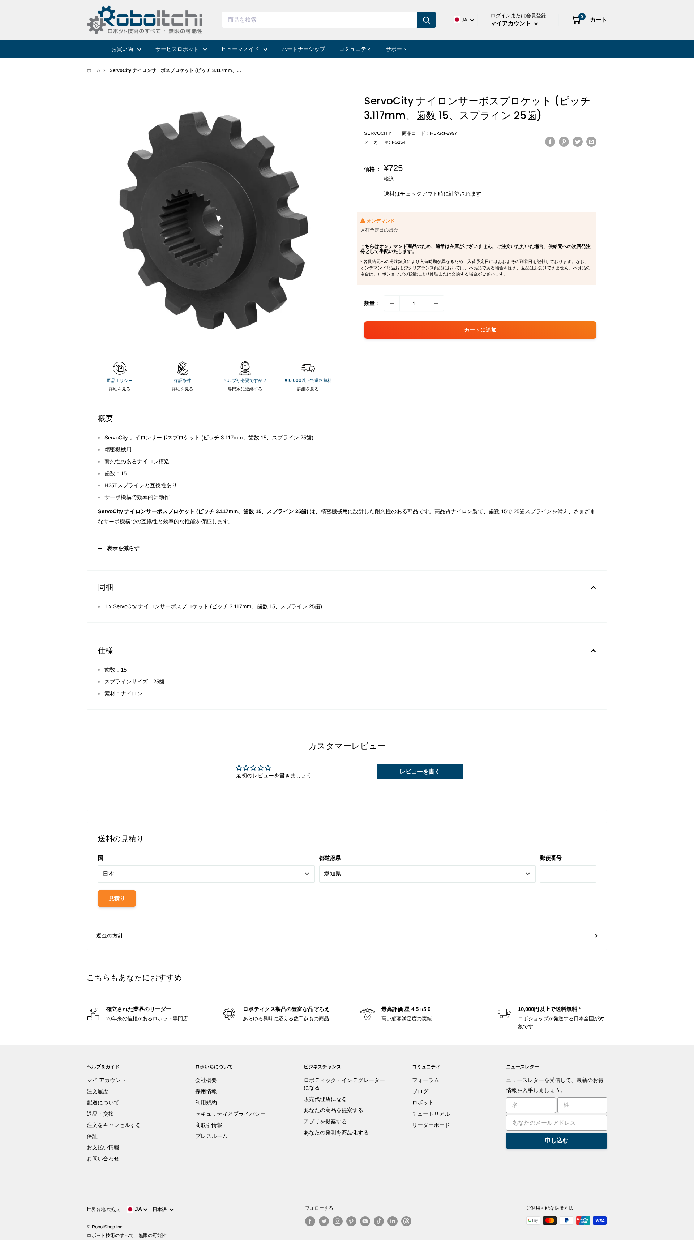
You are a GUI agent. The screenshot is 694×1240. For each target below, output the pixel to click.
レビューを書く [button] (420, 771)
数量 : (371, 303)
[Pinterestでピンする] (564, 141)
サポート (396, 49)
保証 (92, 1136)
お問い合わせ (103, 1158)
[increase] (436, 303)
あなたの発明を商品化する (336, 1132)
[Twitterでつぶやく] (578, 141)
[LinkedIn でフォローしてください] (392, 1221)
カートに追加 (480, 330)
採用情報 (206, 1091)
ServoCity (377, 133)
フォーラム (425, 1080)
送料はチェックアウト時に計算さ (424, 193)
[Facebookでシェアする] (550, 141)
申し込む (556, 1140)
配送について (103, 1102)
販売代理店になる (325, 1099)
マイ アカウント (106, 1080)
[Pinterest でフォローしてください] (351, 1221)
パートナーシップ (303, 49)
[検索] (426, 20)
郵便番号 (551, 858)
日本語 (161, 1209)
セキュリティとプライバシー (230, 1114)
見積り (117, 898)
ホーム (94, 70)
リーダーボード (431, 1125)
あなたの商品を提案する (333, 1110)
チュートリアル (431, 1114)
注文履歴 (97, 1091)
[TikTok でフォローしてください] (379, 1221)
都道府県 (330, 858)
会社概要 (206, 1080)
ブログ (420, 1091)
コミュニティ (355, 49)
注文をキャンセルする (114, 1125)
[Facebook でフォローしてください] (310, 1221)
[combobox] (319, 20)
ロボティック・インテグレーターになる (344, 1084)
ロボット (423, 1102)
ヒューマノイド (241, 49)
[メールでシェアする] (591, 141)
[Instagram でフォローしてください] (338, 1221)
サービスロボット (177, 49)
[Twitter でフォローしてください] (324, 1221)
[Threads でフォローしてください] (406, 1221)
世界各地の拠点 (103, 1209)
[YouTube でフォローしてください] (365, 1221)
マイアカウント (511, 23)
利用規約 (206, 1102)
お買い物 (122, 49)
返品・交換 (100, 1114)
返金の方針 (109, 935)
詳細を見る (119, 388)
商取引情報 (208, 1125)
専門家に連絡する (245, 388)
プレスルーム (211, 1136)
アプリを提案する (325, 1121)
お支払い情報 (103, 1147)
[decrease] (391, 303)
